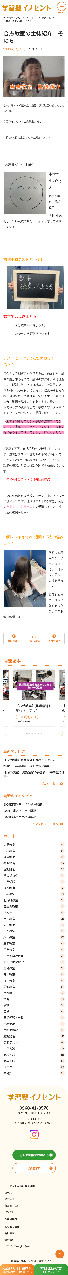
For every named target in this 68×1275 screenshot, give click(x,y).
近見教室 (33, 857)
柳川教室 (33, 980)
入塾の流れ (10, 1218)
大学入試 (33, 1061)
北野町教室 (33, 900)
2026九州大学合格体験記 (19, 810)
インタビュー (12, 1212)
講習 (33, 999)
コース (8, 1192)
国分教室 (33, 968)
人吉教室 (33, 925)
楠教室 (33, 912)
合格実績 (33, 1024)
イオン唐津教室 (33, 956)
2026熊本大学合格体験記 (19, 816)
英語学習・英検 (33, 1017)
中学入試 (33, 1048)
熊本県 (33, 993)
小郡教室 (33, 850)
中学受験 (33, 881)
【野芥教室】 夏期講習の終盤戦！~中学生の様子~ (34, 774)
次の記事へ (54, 640)
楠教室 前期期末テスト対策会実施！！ (29, 766)
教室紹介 (9, 1199)
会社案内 (9, 1233)
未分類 (33, 1073)
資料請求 (34, 1168)
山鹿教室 (33, 931)
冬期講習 (33, 863)
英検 (33, 1011)
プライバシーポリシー (17, 1246)
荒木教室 (33, 974)
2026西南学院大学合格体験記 (22, 804)
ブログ (33, 1067)
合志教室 (33, 918)
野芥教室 (33, 888)
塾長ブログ (33, 875)
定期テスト (33, 1042)
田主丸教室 (33, 906)
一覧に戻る (34, 640)
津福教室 (33, 894)
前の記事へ (13, 640)
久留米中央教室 (33, 962)
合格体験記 (33, 1030)
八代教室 (33, 937)
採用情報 (9, 1240)
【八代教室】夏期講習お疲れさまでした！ (31, 760)
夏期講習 (33, 1036)
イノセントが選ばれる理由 (19, 1186)
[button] (61, 8)
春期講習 (33, 869)
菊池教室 (33, 986)
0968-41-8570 (34, 1108)
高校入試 (33, 1054)
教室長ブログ (12, 1205)
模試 (33, 1005)
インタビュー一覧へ (45, 824)
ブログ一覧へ (49, 783)
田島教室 (33, 949)
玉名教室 (33, 943)
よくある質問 (12, 1226)
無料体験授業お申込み (34, 1155)
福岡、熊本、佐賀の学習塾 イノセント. (35, 1261)
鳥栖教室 (33, 844)
